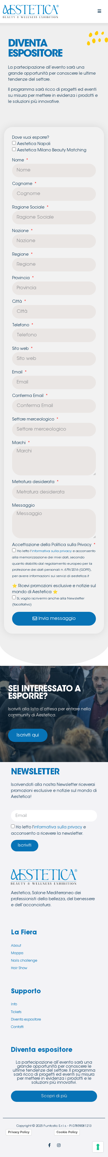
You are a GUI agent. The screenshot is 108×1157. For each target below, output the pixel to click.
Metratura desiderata (34, 482)
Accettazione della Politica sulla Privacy (52, 545)
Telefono (21, 325)
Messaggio (23, 506)
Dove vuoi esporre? (30, 138)
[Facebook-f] (49, 1145)
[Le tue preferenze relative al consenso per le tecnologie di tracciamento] (97, 1146)
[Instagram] (59, 1145)
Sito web (21, 349)
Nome (18, 161)
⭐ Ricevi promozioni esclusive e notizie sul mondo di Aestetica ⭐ (54, 589)
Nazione (21, 231)
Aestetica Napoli (33, 144)
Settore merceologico (33, 420)
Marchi (19, 443)
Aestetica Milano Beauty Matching (51, 151)
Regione (21, 255)
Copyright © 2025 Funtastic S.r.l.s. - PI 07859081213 (54, 1126)
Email (18, 373)
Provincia (21, 278)
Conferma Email (28, 396)
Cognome (22, 184)
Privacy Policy (18, 1132)
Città (17, 302)
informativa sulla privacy (52, 551)
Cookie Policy (66, 1132)
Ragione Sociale (29, 208)
